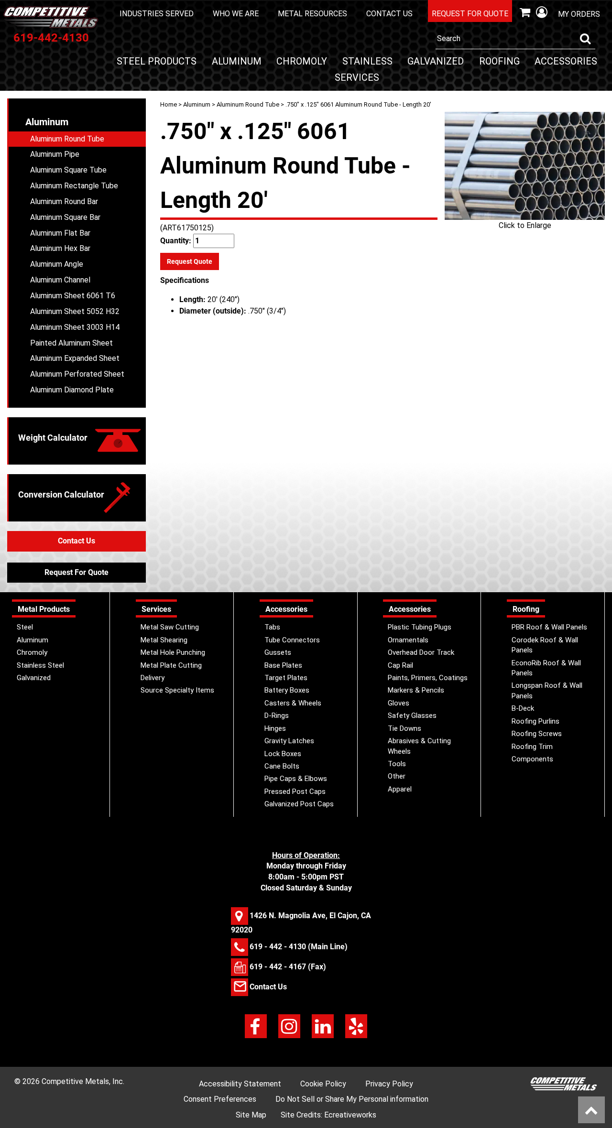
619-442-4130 (51, 37)
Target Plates (285, 677)
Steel (25, 627)
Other (396, 776)
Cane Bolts (281, 766)
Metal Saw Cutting (170, 627)
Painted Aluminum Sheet (71, 342)
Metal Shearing (164, 640)
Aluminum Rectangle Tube (74, 185)
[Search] (585, 39)
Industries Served (157, 13)
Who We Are (236, 13)
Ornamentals (408, 640)
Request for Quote (470, 13)
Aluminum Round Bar (64, 201)
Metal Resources (312, 13)
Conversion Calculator (61, 494)
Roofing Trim (532, 746)
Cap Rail (400, 665)
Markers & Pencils (416, 690)
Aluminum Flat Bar (60, 233)
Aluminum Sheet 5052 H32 (75, 311)
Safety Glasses (412, 715)
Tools (397, 763)
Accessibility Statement (240, 1083)
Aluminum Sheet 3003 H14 (75, 327)
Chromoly (301, 61)
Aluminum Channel (60, 279)
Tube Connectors (292, 640)
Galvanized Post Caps (299, 804)
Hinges (275, 728)
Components (532, 759)
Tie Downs (404, 728)
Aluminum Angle (56, 264)
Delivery (152, 677)
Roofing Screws (537, 733)
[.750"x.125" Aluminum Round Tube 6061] (525, 166)
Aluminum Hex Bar (60, 248)
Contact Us (389, 13)
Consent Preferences (220, 1099)
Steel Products (157, 61)
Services (357, 77)
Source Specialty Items (177, 690)
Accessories (566, 61)
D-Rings (276, 715)
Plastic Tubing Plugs (419, 627)
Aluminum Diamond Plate (72, 389)
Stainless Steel (40, 665)
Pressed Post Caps (295, 791)
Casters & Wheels (292, 703)
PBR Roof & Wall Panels (549, 627)
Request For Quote (76, 572)
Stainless (367, 61)
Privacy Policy (389, 1083)
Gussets (277, 652)
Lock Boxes (282, 753)
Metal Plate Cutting (171, 665)
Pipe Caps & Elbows (295, 778)
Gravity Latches (289, 741)
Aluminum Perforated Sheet (77, 374)
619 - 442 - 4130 (278, 946)
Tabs (272, 627)
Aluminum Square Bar (65, 217)
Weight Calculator (52, 438)
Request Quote (189, 261)
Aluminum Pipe (54, 154)
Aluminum (237, 61)
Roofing (499, 61)
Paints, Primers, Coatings (428, 677)
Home (168, 104)
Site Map (251, 1114)
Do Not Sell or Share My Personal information (351, 1099)
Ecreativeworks (350, 1114)
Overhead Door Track (421, 652)
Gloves (398, 703)
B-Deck (523, 708)
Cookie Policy (323, 1083)
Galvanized (435, 61)
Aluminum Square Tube (68, 169)
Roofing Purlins (535, 721)
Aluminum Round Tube (248, 104)
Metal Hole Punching (173, 652)
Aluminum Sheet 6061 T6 (72, 295)
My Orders (579, 14)
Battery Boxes (286, 690)
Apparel (400, 789)
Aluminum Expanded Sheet (75, 358)
